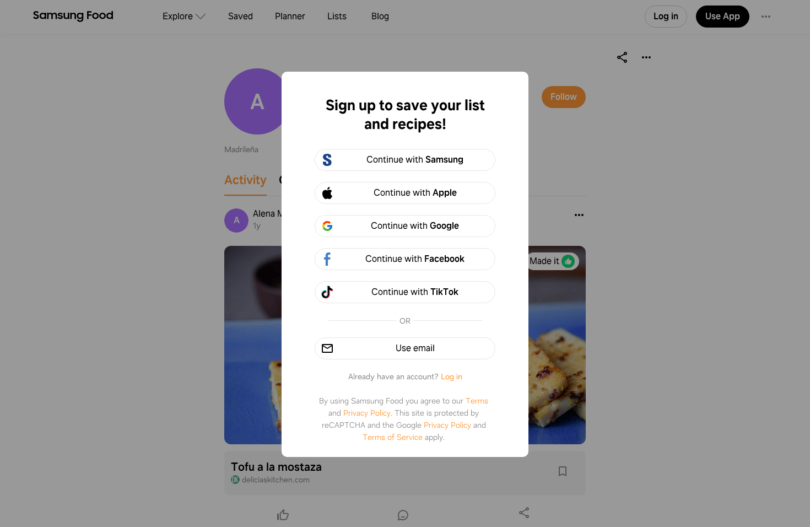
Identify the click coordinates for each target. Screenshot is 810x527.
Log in (451, 376)
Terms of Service (393, 437)
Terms (477, 401)
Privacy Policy (367, 413)
